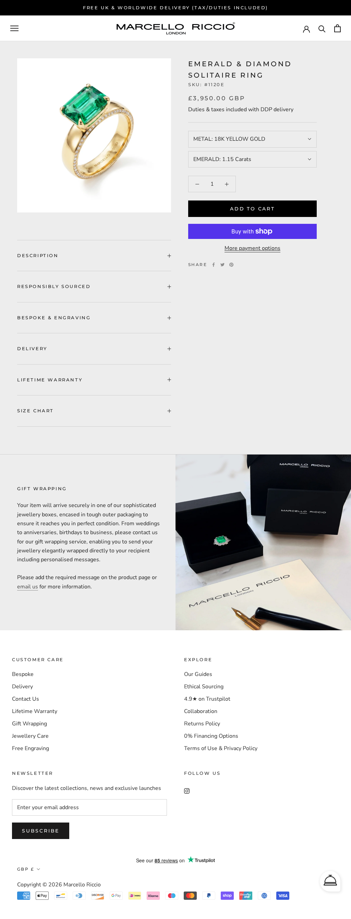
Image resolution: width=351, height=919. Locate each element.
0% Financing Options (211, 736)
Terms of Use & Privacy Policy (220, 748)
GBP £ (25, 869)
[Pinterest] (231, 265)
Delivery (22, 686)
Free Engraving (30, 748)
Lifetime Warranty (34, 711)
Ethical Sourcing (203, 686)
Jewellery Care (30, 736)
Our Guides (198, 674)
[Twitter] (222, 265)
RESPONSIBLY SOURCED (53, 286)
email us (27, 586)
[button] (330, 881)
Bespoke (23, 674)
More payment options (252, 248)
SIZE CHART (35, 410)
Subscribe (40, 831)
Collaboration (200, 711)
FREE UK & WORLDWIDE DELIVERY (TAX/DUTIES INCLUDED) (175, 7)
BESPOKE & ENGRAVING (53, 317)
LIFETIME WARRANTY (49, 379)
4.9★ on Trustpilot (207, 699)
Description (38, 255)
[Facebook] (213, 265)
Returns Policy (202, 723)
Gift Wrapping (29, 723)
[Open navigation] (14, 28)
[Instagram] (187, 790)
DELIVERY (32, 348)
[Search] (322, 28)
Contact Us (25, 699)
